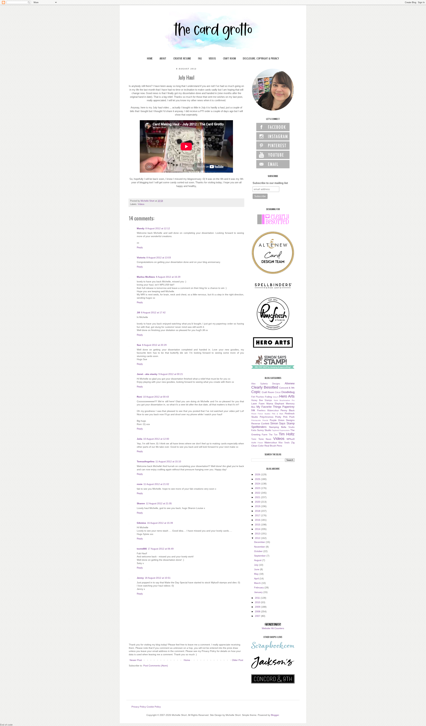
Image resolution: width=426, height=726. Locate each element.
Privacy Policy (138, 706)
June (257, 569)
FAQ (200, 58)
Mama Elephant (275, 403)
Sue (139, 345)
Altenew (290, 383)
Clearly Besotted (264, 387)
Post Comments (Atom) (155, 665)
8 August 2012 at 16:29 (168, 277)
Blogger (275, 715)
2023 (258, 488)
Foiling (268, 396)
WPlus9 (291, 439)
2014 (258, 529)
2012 (258, 538)
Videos (141, 204)
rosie (139, 484)
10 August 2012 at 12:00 (156, 438)
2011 (258, 597)
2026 (258, 474)
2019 (258, 506)
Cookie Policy (154, 706)
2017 (258, 515)
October (258, 551)
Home (187, 660)
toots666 (142, 548)
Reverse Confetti (260, 423)
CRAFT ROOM (229, 58)
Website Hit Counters (273, 628)
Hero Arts (287, 396)
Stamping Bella (277, 427)
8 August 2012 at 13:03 (158, 257)
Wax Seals (284, 442)
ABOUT (163, 58)
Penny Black (288, 410)
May (256, 574)
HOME (150, 58)
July (256, 565)
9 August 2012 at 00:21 (170, 374)
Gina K (276, 397)
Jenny (140, 578)
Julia (139, 438)
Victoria (141, 257)
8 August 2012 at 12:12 (157, 228)
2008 (258, 611)
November (260, 546)
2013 (258, 533)
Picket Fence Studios (260, 414)
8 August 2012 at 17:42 (153, 312)
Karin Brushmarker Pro (284, 400)
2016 (258, 520)
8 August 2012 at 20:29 (154, 345)
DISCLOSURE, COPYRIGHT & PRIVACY (261, 58)
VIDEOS (212, 58)
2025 (258, 479)
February (259, 587)
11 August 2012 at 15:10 (168, 461)
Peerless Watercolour (268, 410)
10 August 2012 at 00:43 (156, 396)
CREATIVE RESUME (182, 58)
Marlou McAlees (146, 277)
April (256, 578)
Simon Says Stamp (282, 423)
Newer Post (136, 660)
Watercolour (270, 442)
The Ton (273, 435)
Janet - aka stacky (147, 374)
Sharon (141, 503)
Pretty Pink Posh (285, 417)
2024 (258, 483)
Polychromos (266, 417)
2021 (258, 497)
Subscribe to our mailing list (270, 183)
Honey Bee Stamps (261, 400)
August (258, 560)
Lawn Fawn (258, 403)
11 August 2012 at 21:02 (156, 484)
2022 (258, 492)
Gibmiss (141, 523)
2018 (258, 511)
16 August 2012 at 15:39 (160, 523)
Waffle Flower (257, 443)
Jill (138, 312)
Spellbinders (259, 427)
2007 (258, 616)
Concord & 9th (287, 387)
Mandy (140, 228)
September (260, 555)
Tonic (253, 439)
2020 (258, 501)
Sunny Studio (264, 430)
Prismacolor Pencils (259, 420)
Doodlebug (288, 392)
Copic (256, 392)
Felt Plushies (257, 397)
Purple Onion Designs (282, 420)
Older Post (237, 660)
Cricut (278, 392)
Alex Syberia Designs (265, 384)
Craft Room (268, 392)
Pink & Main (277, 414)
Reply (140, 247)
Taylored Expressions (281, 430)
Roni (139, 396)
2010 (258, 602)
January (258, 592)
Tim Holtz (287, 434)
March (257, 583)
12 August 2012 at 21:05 (159, 503)
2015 (258, 524)
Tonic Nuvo (264, 439)
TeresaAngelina (145, 461)
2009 (258, 606)
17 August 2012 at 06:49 (161, 548)
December (260, 542)
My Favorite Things (268, 406)
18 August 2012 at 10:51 (158, 578)
